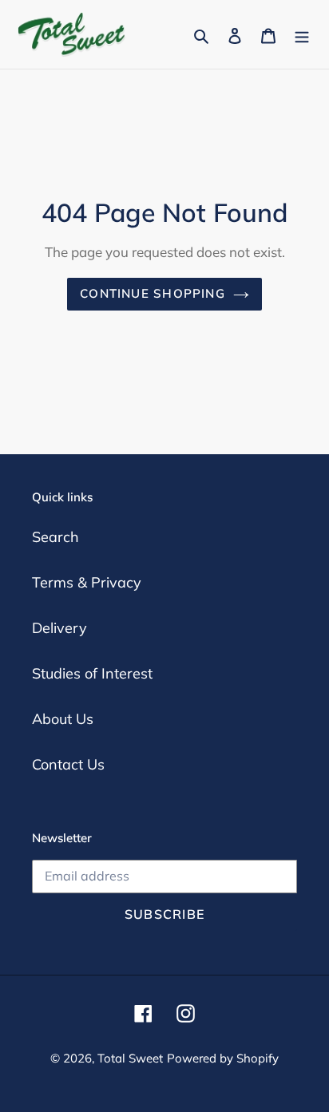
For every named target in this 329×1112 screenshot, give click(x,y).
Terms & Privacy (86, 582)
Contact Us (68, 764)
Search (55, 537)
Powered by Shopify (223, 1058)
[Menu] (302, 34)
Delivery (59, 628)
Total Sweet (130, 1058)
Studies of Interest (92, 673)
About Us (62, 719)
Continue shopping (152, 293)
